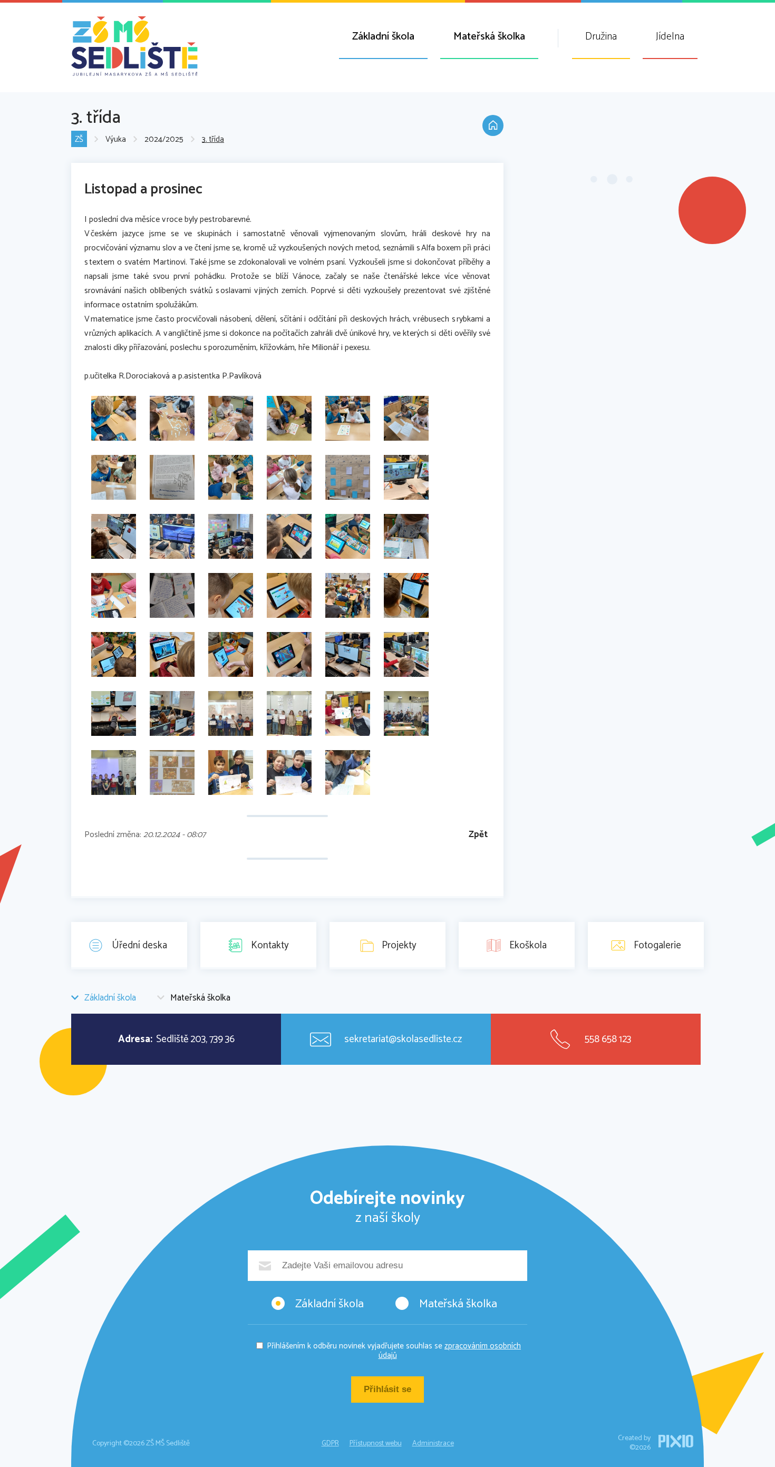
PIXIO (675, 1441)
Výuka (115, 139)
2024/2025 (163, 139)
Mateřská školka (489, 36)
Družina (601, 36)
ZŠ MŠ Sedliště (134, 46)
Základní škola (383, 36)
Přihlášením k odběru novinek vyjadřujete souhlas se (394, 1350)
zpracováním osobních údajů (450, 1350)
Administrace (433, 1443)
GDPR (330, 1443)
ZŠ (79, 139)
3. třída (213, 139)
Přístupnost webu (376, 1443)
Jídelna (670, 36)
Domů (492, 125)
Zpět (478, 835)
